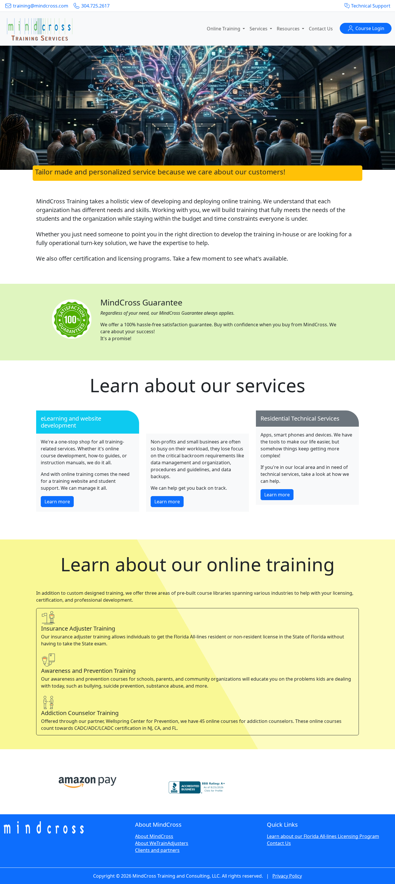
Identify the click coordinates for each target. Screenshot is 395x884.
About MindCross (154, 836)
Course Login (369, 28)
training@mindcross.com (40, 6)
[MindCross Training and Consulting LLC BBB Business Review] (197, 785)
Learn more (57, 501)
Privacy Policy (287, 876)
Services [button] (259, 28)
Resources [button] (289, 28)
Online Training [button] (224, 28)
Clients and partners (157, 850)
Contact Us (321, 28)
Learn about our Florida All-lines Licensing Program (323, 836)
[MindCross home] (39, 28)
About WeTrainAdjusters (161, 843)
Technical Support (370, 6)
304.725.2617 (95, 6)
